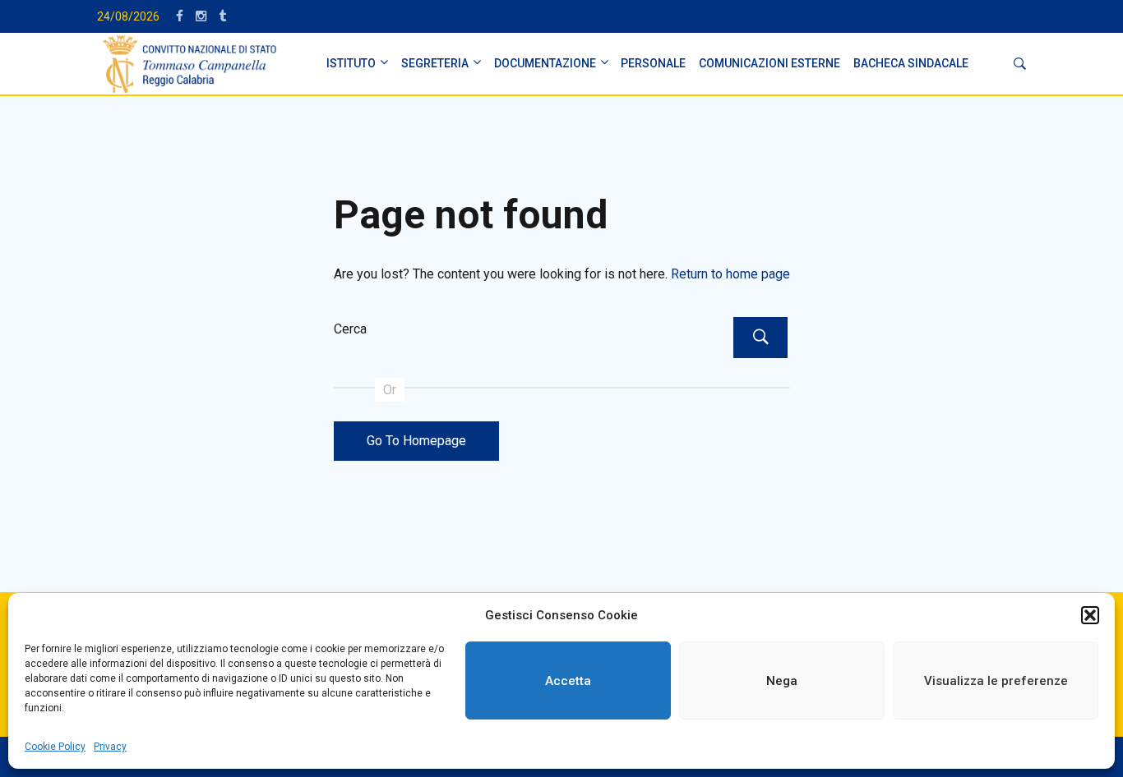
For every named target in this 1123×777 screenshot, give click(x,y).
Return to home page (730, 274)
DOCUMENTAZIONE (545, 63)
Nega (781, 681)
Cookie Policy (55, 746)
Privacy (110, 746)
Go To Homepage (416, 440)
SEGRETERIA (435, 63)
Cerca (350, 329)
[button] (1090, 615)
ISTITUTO (351, 63)
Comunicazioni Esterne (769, 63)
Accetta (568, 681)
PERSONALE (653, 63)
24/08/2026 (128, 16)
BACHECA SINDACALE (910, 63)
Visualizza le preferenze (996, 681)
